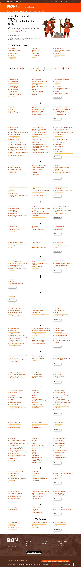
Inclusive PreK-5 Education (15, 261)
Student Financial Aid (37, 460)
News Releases (35, 360)
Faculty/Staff (44, 541)
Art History (57, 84)
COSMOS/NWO (58, 144)
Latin (10, 314)
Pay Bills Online (13, 394)
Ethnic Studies (58, 188)
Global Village (35, 226)
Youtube (56, 525)
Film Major (34, 206)
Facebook (11, 205)
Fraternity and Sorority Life (61, 213)
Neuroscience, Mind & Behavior (39, 355)
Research (35, 11)
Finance (34, 210)
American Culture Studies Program (40, 81)
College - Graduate (36, 142)
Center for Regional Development (17, 147)
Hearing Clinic (12, 245)
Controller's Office (59, 141)
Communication (58, 131)
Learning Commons (36, 308)
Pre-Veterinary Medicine (60, 399)
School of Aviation (13, 445)
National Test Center (14, 358)
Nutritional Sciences (59, 356)
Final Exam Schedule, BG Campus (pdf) (41, 208)
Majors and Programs (14, 328)
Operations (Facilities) (59, 376)
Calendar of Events (13, 127)
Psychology (57, 404)
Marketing (11, 333)
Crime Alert (34, 48)
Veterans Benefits (13, 509)
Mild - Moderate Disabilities (38, 341)
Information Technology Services (17, 266)
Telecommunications (14, 481)
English (33, 188)
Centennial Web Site (14, 139)
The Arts (56, 56)
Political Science (35, 390)
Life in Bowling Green (60, 310)
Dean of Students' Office (15, 167)
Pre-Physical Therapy (59, 390)
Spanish (34, 442)
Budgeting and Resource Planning (62, 109)
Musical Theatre (58, 338)
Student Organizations (60, 55)
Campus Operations (14, 131)
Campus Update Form (14, 136)
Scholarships (12, 442)
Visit (66, 1)
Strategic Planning (36, 453)
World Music (35, 525)
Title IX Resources (62, 548)
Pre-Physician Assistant (60, 392)
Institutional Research (37, 266)
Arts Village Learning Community (62, 88)
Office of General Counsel (15, 376)
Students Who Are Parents (61, 450)
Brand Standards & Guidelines (61, 107)
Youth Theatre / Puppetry (60, 524)
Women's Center (13, 529)
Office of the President (37, 374)
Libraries (34, 57)
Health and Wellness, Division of (16, 242)
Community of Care (59, 134)
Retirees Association (36, 427)
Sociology (34, 438)
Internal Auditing (36, 269)
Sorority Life (35, 440)
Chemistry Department (37, 127)
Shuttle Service (12, 458)
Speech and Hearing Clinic (38, 445)
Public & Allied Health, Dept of (62, 406)
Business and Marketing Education (63, 112)
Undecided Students (14, 491)
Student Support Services (60, 447)
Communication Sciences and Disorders (64, 132)
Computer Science (59, 137)
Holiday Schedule (36, 242)
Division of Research (59, 174)
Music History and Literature (61, 333)
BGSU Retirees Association (38, 111)
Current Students (36, 50)
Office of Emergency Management (17, 374)
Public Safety (58, 407)
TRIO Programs (58, 477)
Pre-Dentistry (35, 395)
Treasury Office (58, 475)
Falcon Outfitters (13, 213)
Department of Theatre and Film (39, 165)
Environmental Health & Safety (39, 195)
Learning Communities (37, 310)
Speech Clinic (35, 443)
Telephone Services (36, 471)
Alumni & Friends (13, 53)
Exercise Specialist (59, 192)
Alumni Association (36, 79)
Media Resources (62, 539)
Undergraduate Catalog (14, 494)
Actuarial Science (13, 91)
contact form (35, 38)
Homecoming (35, 244)
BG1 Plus (11, 109)
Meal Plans (12, 341)
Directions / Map (58, 165)
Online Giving (35, 377)
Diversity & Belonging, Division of (62, 172)
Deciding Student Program (15, 169)
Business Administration (60, 111)
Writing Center (35, 527)
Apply (62, 1)
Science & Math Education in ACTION (18, 450)
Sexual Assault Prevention (15, 457)
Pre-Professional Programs (61, 394)
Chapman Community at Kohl (16, 155)
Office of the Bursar (36, 372)
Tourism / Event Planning (38, 477)
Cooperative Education (60, 142)
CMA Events (35, 136)
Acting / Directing (13, 89)
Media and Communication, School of (41, 330)
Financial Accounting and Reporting (40, 213)
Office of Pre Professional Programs (17, 377)
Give (69, 1)
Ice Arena (11, 260)
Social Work (12, 462)
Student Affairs (35, 455)
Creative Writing (58, 148)
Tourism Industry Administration (39, 478)
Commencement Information (61, 129)
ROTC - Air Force (58, 424)
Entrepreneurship (36, 193)
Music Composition (59, 330)
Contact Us (12, 58)
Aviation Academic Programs (61, 93)
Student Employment (37, 457)
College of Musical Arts (37, 154)
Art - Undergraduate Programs (62, 79)
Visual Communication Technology (63, 509)
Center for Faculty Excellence (16, 142)
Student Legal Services (60, 442)
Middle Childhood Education (38, 340)
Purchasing (57, 409)
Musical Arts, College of (60, 337)
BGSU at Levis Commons (38, 109)
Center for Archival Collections (16, 141)
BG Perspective (12, 107)
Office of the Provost (37, 376)
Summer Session (58, 455)
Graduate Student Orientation (61, 226)
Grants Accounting (59, 227)
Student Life (28, 11)
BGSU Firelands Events (14, 112)
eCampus (11, 190)
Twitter (56, 478)
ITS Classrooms (58, 266)
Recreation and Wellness (15, 424)
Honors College (35, 245)
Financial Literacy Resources (38, 217)
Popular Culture (35, 392)
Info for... (44, 1)
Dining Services (35, 174)
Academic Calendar (14, 81)
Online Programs (58, 372)
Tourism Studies (35, 480)
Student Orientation (59, 445)
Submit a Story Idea (59, 452)
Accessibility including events (32, 539)
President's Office (59, 397)
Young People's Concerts (60, 522)
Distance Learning (59, 170)
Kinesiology (12, 296)
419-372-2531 (10, 549)
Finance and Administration (38, 211)
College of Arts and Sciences (38, 144)
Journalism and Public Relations (16, 283)
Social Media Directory (60, 53)
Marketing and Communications (16, 335)
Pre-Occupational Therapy (38, 406)
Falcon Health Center (14, 211)
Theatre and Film (36, 473)
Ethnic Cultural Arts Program (61, 187)
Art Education (58, 81)
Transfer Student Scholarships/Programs (64, 473)
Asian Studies (58, 89)
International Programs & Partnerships (63, 263)
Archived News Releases (37, 91)
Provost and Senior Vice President (62, 402)
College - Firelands (36, 141)
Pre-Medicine (35, 402)
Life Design (57, 308)
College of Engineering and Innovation (63, 127)
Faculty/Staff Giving (14, 208)
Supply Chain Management (61, 457)
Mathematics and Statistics (15, 340)
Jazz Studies (12, 279)
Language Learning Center (15, 312)
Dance (10, 165)
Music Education (58, 332)
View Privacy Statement (54, 564)
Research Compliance (37, 422)
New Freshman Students (38, 356)
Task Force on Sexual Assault (16, 471)
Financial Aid (35, 215)
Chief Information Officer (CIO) (39, 129)
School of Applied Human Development (18, 443)
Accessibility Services (14, 83)
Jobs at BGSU (12, 281)
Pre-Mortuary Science (37, 404)
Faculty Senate (12, 210)
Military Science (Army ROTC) (39, 343)
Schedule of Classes (14, 438)
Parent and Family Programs (16, 390)
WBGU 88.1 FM (13, 522)
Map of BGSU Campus (14, 332)
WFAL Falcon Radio (14, 527)
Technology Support (62, 545)
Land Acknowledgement (15, 310)
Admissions (15, 11)
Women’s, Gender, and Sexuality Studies (41, 522)
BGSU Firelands (35, 106)
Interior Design (35, 268)
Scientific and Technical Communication (18, 451)
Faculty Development (14, 206)
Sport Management (36, 448)
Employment (44, 539)
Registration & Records (14, 427)
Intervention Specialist (60, 260)
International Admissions (60, 261)
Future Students (35, 55)
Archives (34, 93)
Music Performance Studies (61, 335)
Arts (55, 78)
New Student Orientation (38, 358)
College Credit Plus (36, 139)
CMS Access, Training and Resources (40, 137)
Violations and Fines (59, 507)
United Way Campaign (37, 493)
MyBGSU (57, 342)
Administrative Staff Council (16, 94)
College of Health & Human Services (40, 152)
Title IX (33, 475)
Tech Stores (12, 475)
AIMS (33, 78)
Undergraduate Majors (14, 498)
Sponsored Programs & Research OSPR (41, 447)
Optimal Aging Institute (60, 374)
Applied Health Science (37, 83)
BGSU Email (12, 111)
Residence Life (35, 425)
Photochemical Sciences (15, 402)
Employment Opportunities (38, 187)
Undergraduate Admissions (15, 493)
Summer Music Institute (60, 453)
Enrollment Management (38, 192)
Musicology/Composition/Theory (62, 340)
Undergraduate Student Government (40, 491)
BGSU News (12, 106)
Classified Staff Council (37, 131)
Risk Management (59, 422)
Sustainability (58, 459)
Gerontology (12, 231)
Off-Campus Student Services (16, 372)
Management (12, 330)
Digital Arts (34, 172)
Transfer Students (59, 471)
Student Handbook (36, 462)
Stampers (34, 450)
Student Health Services (60, 438)
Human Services (58, 244)
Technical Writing (13, 477)
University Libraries (36, 498)
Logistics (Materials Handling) (61, 314)
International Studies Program (61, 265)
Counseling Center (59, 146)
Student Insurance (59, 440)
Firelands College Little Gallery (61, 206)
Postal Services (35, 394)
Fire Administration (59, 205)
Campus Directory (30, 545)
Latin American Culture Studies (16, 315)
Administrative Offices (14, 50)
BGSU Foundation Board (37, 107)
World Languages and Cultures (39, 524)
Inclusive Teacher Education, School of (18, 263)
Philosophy (12, 399)
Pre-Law (34, 397)
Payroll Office (12, 395)
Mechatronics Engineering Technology (41, 328)
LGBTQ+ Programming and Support (40, 314)
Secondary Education (14, 453)
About (9, 11)
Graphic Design (58, 229)
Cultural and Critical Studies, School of (64, 153)
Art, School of (58, 86)
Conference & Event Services (61, 139)
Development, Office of (37, 169)
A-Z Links (28, 543)
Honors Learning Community (39, 247)
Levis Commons (36, 312)
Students (60, 543)
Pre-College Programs (37, 399)
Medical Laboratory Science (38, 333)
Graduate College (36, 227)
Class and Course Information (39, 132)
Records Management (14, 422)
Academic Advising (13, 79)
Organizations (58, 48)
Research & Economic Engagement (40, 424)
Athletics (41, 11)
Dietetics (34, 171)
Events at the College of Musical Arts (63, 190)
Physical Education (13, 404)
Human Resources (59, 242)
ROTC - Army (58, 425)
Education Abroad (13, 193)
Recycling (11, 425)
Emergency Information (37, 51)
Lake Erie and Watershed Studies (17, 308)
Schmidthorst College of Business (17, 440)
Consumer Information (30, 548)
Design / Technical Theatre (38, 167)
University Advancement (37, 496)
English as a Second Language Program (41, 190)
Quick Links (53, 1)
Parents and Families (62, 541)
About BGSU (12, 78)
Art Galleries (57, 83)
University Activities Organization (39, 494)
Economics (12, 191)
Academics (22, 11)
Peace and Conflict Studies (15, 397)
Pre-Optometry (35, 407)
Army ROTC (35, 94)
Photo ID (11, 400)
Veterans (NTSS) (13, 507)
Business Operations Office (61, 114)
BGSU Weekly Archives (37, 112)
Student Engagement (37, 459)
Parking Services (13, 392)
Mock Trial (57, 328)
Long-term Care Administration (62, 315)
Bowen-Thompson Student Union (62, 106)
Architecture (35, 89)
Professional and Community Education (64, 400)
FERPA (33, 205)
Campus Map (12, 57)
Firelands (44, 543)
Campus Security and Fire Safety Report (18, 132)
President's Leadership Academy (62, 395)
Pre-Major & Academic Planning (39, 400)
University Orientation (60, 491)
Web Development (13, 525)
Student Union (58, 448)
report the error (14, 31)
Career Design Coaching (15, 137)
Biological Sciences (36, 114)
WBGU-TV (11, 524)
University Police (58, 493)
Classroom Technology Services (39, 134)
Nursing (56, 355)
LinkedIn (57, 312)
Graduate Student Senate (38, 229)
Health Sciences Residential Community (18, 244)
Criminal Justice (58, 151)
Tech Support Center (14, 473)
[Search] (73, 1)
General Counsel (13, 226)
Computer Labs (58, 136)
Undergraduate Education (15, 496)
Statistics (34, 452)
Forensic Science (58, 208)
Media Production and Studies (39, 332)
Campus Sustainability (14, 134)
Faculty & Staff (35, 53)
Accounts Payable (13, 87)
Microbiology (35, 335)
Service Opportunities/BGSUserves (17, 455)
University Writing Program (61, 494)
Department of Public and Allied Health (18, 174)
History (11, 247)
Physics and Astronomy (14, 406)
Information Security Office (15, 265)
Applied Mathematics (37, 84)
